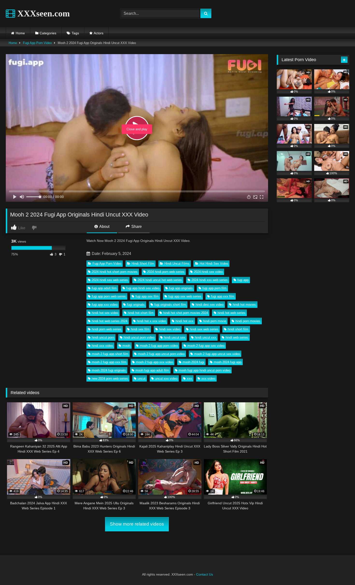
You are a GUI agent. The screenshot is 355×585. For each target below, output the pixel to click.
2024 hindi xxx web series (210, 280)
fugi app (242, 280)
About (104, 226)
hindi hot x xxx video (151, 321)
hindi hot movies (244, 304)
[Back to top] (340, 570)
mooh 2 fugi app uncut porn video (161, 354)
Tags (75, 33)
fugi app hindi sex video (142, 288)
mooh (126, 345)
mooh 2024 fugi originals (109, 370)
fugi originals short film (170, 304)
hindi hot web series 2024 (109, 321)
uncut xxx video (166, 378)
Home (20, 33)
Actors (98, 33)
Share (136, 226)
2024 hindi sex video (208, 272)
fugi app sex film (147, 296)
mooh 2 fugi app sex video (205, 345)
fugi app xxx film (222, 296)
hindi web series (237, 337)
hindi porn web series (106, 329)
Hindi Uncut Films (176, 263)
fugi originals (136, 304)
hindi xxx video (102, 345)
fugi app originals (181, 288)
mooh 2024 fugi (193, 362)
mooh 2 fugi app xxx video (154, 362)
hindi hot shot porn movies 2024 (185, 313)
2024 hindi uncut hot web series (160, 280)
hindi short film (238, 329)
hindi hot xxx (184, 321)
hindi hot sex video (105, 313)
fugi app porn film (214, 288)
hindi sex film (140, 329)
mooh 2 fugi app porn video (159, 345)
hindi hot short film (141, 313)
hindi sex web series (204, 329)
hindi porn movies (247, 321)
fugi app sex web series (184, 296)
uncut (141, 378)
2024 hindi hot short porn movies (114, 272)
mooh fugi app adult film (152, 370)
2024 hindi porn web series (165, 272)
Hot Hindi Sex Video (214, 263)
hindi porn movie (214, 321)
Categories (48, 33)
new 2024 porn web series (110, 378)
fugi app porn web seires (109, 296)
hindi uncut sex (174, 337)
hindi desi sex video (209, 304)
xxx (189, 378)
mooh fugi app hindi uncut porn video (204, 370)
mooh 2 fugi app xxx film (109, 362)
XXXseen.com (42, 13)
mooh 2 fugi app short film (110, 354)
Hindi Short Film (143, 263)
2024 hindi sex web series (110, 280)
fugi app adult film (104, 288)
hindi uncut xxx (205, 337)
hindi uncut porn (103, 337)
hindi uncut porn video (139, 337)
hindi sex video (169, 329)
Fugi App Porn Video (37, 43)
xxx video (208, 378)
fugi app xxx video (104, 304)
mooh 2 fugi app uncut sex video (217, 354)
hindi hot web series (231, 313)
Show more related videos (137, 524)
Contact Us (204, 574)
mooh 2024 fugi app (227, 362)
